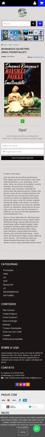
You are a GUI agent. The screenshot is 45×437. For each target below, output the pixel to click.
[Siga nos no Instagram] (24, 384)
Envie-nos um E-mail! (12, 331)
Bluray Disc (8, 284)
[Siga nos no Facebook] (17, 384)
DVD (10, 45)
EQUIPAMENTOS (10, 292)
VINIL (5, 273)
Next (41, 35)
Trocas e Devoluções (12, 328)
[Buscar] (33, 23)
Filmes (16, 45)
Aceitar (23, 432)
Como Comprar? (10, 317)
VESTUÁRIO (8, 295)
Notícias (6, 324)
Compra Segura (10, 313)
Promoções (8, 270)
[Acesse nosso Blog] (28, 384)
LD (4, 288)
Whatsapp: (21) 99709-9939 (13, 375)
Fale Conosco (9, 310)
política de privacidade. (31, 422)
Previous (4, 35)
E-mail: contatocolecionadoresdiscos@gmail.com (22, 378)
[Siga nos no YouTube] (21, 384)
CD (4, 277)
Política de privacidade (13, 339)
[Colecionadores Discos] (22, 12)
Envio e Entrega (10, 321)
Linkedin (6, 335)
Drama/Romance (38, 57)
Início (5, 45)
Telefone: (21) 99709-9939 (13, 373)
